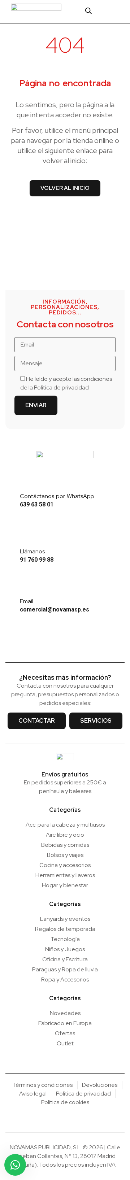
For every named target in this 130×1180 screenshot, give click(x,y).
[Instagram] (54, 644)
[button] (118, 11)
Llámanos (32, 551)
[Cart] (102, 11)
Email (26, 601)
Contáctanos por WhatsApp (57, 496)
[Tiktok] (76, 644)
